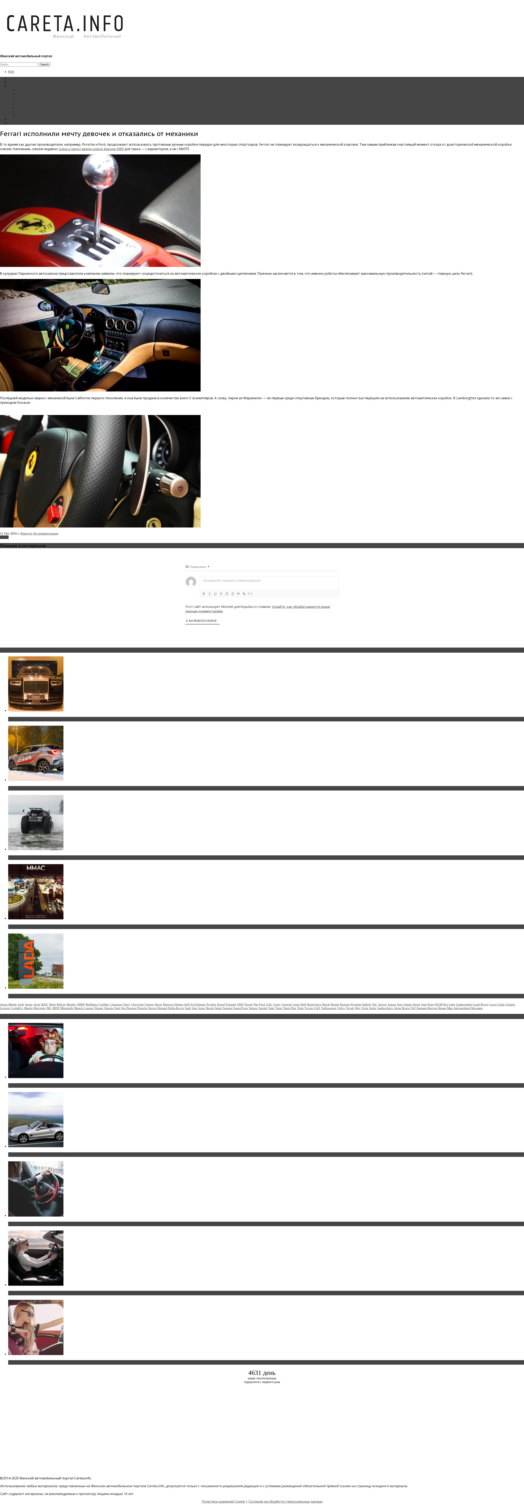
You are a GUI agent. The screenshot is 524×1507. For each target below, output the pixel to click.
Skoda (210, 1008)
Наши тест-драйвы (29, 93)
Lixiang (510, 1004)
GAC (269, 1004)
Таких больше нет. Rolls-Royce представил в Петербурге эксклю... (63, 719)
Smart (218, 1008)
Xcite (364, 1008)
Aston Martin (8, 1004)
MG (49, 1008)
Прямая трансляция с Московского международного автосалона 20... (65, 926)
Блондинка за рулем (30, 104)
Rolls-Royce (176, 1008)
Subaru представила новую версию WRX (91, 149)
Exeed (221, 1004)
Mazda (28, 1008)
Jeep (400, 1004)
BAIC (45, 1004)
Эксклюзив (24, 97)
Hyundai (355, 1004)
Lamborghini (464, 1004)
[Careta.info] (65, 45)
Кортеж (432, 1008)
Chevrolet (137, 1004)
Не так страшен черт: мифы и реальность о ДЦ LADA (52, 996)
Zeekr (372, 1008)
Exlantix (231, 1004)
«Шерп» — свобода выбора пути (35, 857)
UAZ (317, 1008)
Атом (397, 1008)
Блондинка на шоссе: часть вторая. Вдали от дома (50, 1154)
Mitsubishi (66, 1008)
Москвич (477, 1008)
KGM (439, 1004)
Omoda (108, 1008)
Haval (326, 1004)
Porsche (143, 1008)
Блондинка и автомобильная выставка (40, 1362)
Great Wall (299, 1004)
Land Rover (480, 1004)
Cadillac (104, 1004)
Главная (13, 78)
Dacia (158, 1004)
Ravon (152, 1008)
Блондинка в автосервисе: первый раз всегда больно (52, 1085)
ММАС (21, 115)
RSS (11, 71)
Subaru (253, 1008)
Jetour (416, 1004)
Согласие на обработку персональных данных (285, 1501)
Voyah (350, 1008)
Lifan (501, 1004)
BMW (81, 1004)
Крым (442, 1008)
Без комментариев (45, 533)
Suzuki (263, 1008)
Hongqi (345, 1004)
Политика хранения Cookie (223, 1501)
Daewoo (168, 1004)
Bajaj (52, 1004)
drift (187, 1004)
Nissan (98, 1008)
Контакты (15, 119)
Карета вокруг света (30, 108)
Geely (277, 1004)
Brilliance (92, 1004)
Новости (22, 89)
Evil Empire (198, 1004)
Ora (123, 1008)
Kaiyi (431, 1004)
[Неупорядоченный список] (232, 593)
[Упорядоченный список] (227, 593)
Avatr (36, 1004)
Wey (358, 1008)
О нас (12, 123)
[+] (250, 593)
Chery (126, 1004)
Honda (335, 1004)
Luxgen (5, 1008)
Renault (162, 1008)
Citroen (149, 1004)
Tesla (300, 1008)
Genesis (287, 1004)
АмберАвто (385, 1008)
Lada (452, 1004)
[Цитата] (238, 593)
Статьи (13, 82)
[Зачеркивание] (221, 593)
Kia (445, 1004)
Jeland (407, 1004)
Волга (406, 1008)
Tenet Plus (289, 1008)
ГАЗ (413, 1008)
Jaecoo (382, 1004)
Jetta (424, 1004)
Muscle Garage (84, 1008)
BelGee (61, 1004)
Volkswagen (329, 1008)
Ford (262, 1004)
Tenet (278, 1008)
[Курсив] (209, 593)
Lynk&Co (17, 1008)
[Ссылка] (244, 593)
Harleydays (314, 1004)
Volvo (341, 1008)
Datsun (178, 1004)
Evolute (211, 1004)
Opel (117, 1008)
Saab (188, 1008)
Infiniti (366, 1004)
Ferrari (4, 537)
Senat (201, 1008)
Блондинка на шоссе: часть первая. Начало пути (48, 1293)
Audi (21, 1004)
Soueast (228, 1008)
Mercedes (40, 1008)
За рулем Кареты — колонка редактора (43, 100)
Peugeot (131, 1008)
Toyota (308, 1008)
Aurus (29, 1004)
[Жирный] (204, 593)
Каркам (422, 1008)
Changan (116, 1004)
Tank (271, 1008)
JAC (374, 1004)
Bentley (72, 1004)
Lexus (493, 1004)
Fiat (256, 1004)
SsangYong (240, 1008)
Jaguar (392, 1004)
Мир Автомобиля (458, 1008)
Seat (194, 1008)
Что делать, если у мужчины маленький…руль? (48, 1224)
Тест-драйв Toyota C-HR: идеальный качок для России (53, 788)
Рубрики (14, 86)
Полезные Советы (29, 112)
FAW (240, 1004)
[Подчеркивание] (215, 593)
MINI (55, 1008)
